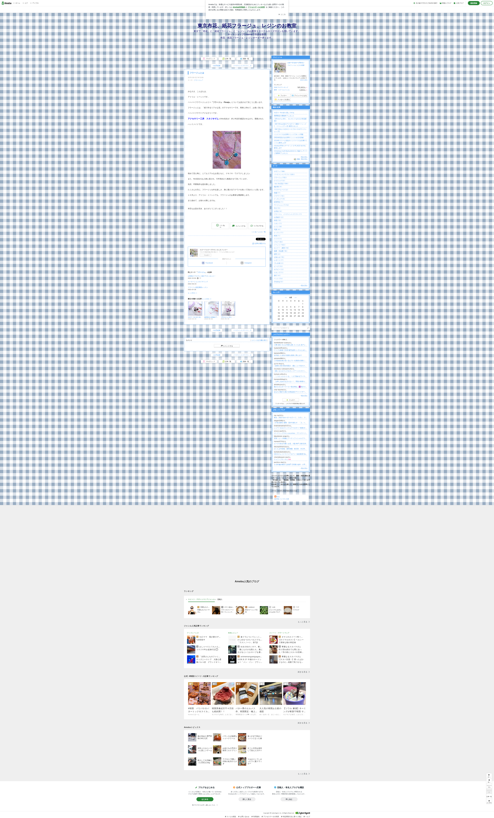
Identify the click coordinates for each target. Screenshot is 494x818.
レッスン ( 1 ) (278, 233)
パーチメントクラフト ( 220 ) (284, 174)
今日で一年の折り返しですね (284, 113)
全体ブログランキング (281, 87)
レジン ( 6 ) (278, 226)
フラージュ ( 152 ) (280, 177)
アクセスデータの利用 (271, 816)
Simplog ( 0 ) (278, 282)
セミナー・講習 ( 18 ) (281, 248)
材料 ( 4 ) (277, 254)
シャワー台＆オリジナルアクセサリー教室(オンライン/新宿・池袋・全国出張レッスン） (290, 428)
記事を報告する (260, 243)
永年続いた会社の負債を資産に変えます (288, 355)
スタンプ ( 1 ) (278, 272)
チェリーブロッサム (282, 459)
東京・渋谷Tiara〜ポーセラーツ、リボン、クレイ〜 (290, 417)
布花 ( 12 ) (277, 220)
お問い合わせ (244, 816)
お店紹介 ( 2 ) (278, 217)
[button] (489, 801)
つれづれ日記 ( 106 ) (281, 183)
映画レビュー (233, 633)
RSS (278, 497)
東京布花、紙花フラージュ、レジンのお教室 (247, 25)
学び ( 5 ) (277, 208)
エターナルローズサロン (295, 63)
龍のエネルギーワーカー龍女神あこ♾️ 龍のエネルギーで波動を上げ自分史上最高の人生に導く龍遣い (290, 387)
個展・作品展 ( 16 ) (280, 251)
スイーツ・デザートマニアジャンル (201, 599)
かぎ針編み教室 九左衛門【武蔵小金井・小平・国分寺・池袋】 (290, 464)
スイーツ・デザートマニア (279, 633)
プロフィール (291, 65)
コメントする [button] (240, 226)
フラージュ (198, 80)
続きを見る (303, 80)
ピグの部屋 (300, 65)
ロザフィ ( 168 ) (279, 171)
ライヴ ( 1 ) (278, 239)
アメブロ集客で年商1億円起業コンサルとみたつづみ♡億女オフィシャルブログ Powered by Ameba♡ (290, 350)
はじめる (205, 799)
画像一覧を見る (302, 159)
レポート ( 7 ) (278, 260)
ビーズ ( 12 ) (278, 266)
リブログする (258, 226)
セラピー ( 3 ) (278, 269)
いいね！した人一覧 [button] (259, 232)
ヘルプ (307, 816)
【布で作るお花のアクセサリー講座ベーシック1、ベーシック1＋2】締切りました (290, 125)
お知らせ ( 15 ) (279, 257)
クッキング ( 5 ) (279, 199)
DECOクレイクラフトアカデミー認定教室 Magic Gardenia (290, 454)
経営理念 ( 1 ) (278, 202)
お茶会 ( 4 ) (278, 211)
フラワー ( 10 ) (279, 196)
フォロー (207, 255)
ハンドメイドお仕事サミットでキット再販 (288, 134)
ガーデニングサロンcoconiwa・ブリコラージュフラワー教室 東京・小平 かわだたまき (290, 433)
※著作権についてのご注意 (281, 499)
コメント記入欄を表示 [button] (259, 340)
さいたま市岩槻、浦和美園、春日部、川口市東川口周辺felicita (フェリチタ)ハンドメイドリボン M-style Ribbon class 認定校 (290, 449)
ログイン (486, 3)
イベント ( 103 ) (279, 245)
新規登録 (473, 3)
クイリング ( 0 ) (279, 181)
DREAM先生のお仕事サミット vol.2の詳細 (288, 137)
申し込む (289, 799)
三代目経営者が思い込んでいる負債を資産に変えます (290, 360)
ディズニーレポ (193, 633)
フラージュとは (197, 73)
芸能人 (219, 599)
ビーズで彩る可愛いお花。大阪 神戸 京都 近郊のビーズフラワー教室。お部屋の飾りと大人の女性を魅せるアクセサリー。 (290, 444)
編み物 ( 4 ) (278, 187)
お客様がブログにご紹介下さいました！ (202, 276)
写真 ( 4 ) (277, 229)
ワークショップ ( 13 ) (281, 205)
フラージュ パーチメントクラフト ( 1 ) (288, 214)
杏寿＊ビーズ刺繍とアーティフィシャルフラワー (290, 438)
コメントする (228, 346)
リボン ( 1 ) (278, 223)
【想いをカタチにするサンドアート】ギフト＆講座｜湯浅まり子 (290, 371)
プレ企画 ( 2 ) (278, 263)
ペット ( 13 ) (278, 278)
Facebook (209, 263)
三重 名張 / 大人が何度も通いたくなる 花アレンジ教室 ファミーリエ (290, 345)
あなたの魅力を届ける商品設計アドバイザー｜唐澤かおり (290, 392)
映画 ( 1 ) (277, 236)
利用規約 (256, 816)
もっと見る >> (192, 293)
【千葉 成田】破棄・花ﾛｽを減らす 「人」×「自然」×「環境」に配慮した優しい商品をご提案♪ (290, 423)
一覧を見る (303, 157)
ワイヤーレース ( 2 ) (281, 190)
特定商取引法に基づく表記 (292, 816)
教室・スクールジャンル (282, 90)
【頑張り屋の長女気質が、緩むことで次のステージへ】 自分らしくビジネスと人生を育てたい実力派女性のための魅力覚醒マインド (290, 366)
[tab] (201, 599)
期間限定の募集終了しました (284, 116)
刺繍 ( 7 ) (277, 193)
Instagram (248, 263)
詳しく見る (247, 799)
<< (286, 297)
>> (296, 297)
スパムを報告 (231, 816)
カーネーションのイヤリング (198, 282)
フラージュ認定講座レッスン (198, 287)
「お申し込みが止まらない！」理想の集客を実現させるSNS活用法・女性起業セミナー (290, 381)
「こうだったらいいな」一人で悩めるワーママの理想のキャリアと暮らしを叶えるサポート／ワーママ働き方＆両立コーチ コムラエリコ (290, 376)
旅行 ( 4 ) (277, 275)
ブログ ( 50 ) (278, 242)
